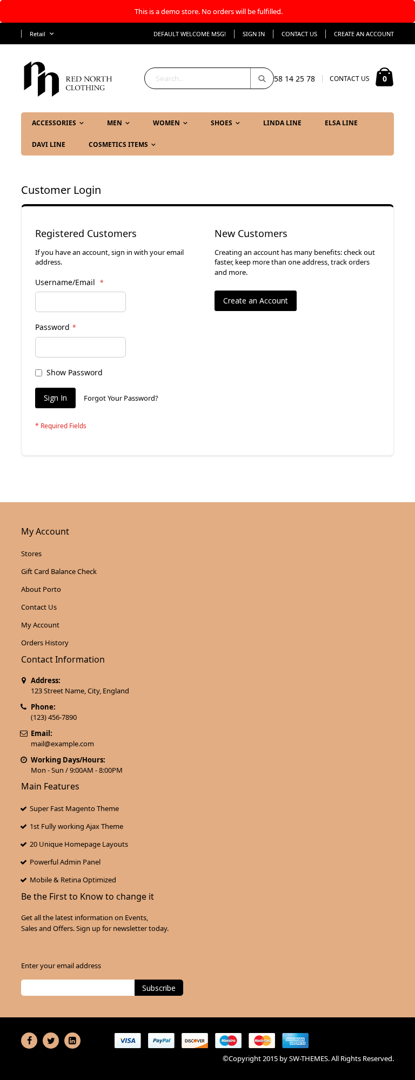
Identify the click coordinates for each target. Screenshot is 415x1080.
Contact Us (299, 34)
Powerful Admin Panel (65, 862)
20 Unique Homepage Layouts (79, 844)
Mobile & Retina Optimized (73, 880)
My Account (40, 625)
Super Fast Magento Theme (74, 808)
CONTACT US (350, 78)
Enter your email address (61, 965)
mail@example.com (62, 743)
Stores (31, 553)
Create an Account (364, 34)
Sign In (254, 34)
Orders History (45, 642)
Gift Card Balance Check (59, 571)
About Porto (41, 589)
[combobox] (209, 78)
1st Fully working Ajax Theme (76, 826)
